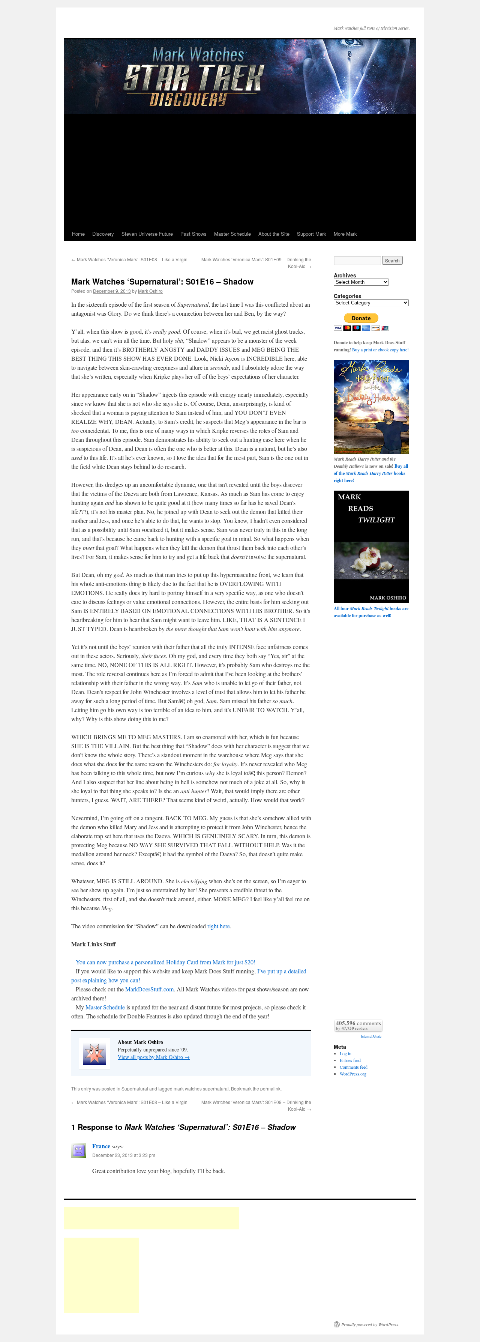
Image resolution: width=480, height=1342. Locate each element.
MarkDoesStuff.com (149, 989)
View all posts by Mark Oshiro (154, 1056)
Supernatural (135, 1088)
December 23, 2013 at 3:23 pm (123, 1155)
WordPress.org (353, 1074)
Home (78, 233)
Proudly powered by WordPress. (370, 1324)
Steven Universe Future (147, 233)
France (101, 1146)
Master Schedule (232, 233)
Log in (345, 1053)
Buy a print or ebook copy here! (380, 349)
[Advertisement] (240, 170)
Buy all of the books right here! (371, 473)
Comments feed (354, 1067)
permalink (270, 1088)
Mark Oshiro (150, 291)
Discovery (103, 233)
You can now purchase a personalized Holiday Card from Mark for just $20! (165, 962)
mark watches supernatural (201, 1088)
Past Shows (193, 233)
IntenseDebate (371, 1036)
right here (218, 926)
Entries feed (350, 1060)
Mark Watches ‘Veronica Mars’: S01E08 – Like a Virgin (129, 259)
